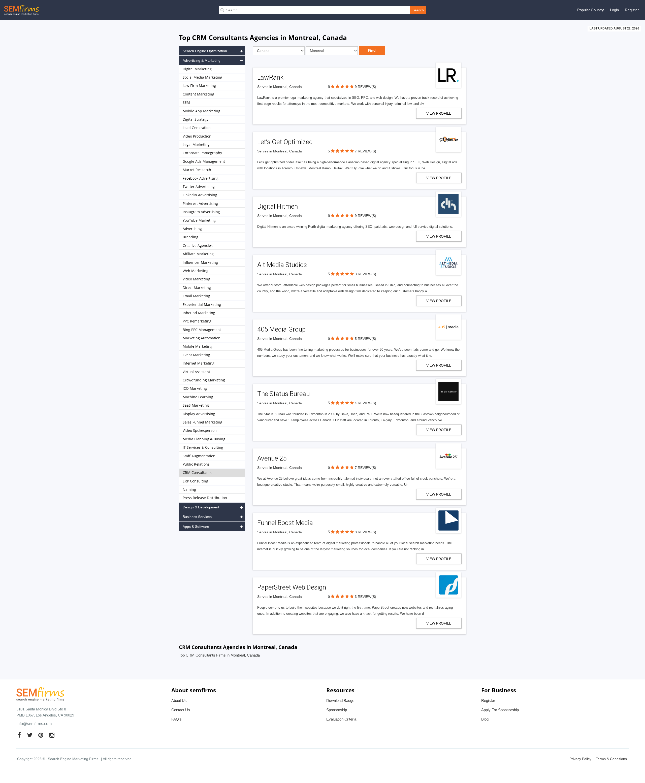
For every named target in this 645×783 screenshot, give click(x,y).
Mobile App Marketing (201, 111)
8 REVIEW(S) (365, 532)
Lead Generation (197, 127)
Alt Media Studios (282, 265)
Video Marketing (196, 279)
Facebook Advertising (200, 178)
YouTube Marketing (199, 220)
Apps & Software (196, 527)
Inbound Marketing (199, 312)
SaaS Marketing (196, 405)
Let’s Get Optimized (285, 142)
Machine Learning (198, 397)
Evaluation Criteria (341, 719)
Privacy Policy (580, 759)
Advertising (192, 228)
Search (418, 10)
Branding (190, 237)
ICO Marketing (195, 388)
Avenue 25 (271, 458)
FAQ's (176, 719)
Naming (189, 489)
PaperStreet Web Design (291, 587)
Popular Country (590, 10)
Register (632, 10)
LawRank (270, 77)
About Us (179, 700)
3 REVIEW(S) (365, 274)
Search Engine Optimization (205, 51)
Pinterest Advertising (200, 203)
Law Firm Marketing (199, 85)
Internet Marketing (198, 363)
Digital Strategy (195, 119)
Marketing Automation (201, 338)
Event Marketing (196, 354)
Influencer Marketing (200, 262)
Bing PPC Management (202, 329)
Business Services (197, 517)
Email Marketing (196, 295)
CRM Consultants (197, 472)
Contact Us (180, 710)
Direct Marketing (197, 287)
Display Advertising (199, 413)
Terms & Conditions (611, 759)
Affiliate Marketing (198, 253)
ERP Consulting (195, 481)
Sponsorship (336, 710)
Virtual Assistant (196, 371)
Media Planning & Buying (204, 439)
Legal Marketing (196, 144)
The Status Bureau (283, 394)
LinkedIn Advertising (200, 194)
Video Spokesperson (200, 430)
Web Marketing (195, 270)
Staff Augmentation (199, 455)
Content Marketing (198, 94)
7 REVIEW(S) (365, 151)
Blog (485, 719)
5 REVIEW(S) (365, 339)
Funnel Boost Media (285, 523)
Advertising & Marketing (201, 60)
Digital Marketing (197, 69)
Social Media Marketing (202, 77)
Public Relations (196, 464)
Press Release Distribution (205, 497)
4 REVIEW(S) (365, 403)
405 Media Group (281, 329)
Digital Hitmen (277, 206)
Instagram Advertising (201, 211)
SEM (186, 102)
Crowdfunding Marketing (204, 380)
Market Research (197, 169)
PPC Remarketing (197, 321)
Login (614, 10)
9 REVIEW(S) (365, 87)
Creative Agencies (198, 245)
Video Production (197, 136)
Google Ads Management (204, 161)
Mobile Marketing (197, 346)
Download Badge (340, 700)
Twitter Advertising (199, 186)
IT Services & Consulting (203, 447)
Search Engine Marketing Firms (73, 759)
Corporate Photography (202, 152)
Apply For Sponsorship (500, 710)
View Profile (438, 113)
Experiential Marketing (202, 304)
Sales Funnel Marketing (202, 422)
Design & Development (201, 507)
